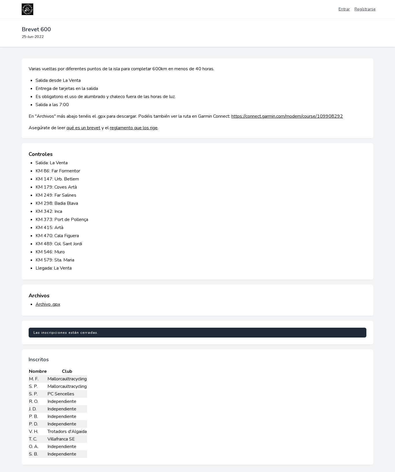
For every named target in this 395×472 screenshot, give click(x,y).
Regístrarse (365, 9)
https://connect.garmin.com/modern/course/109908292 (287, 116)
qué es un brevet (83, 128)
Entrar (344, 9)
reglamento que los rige (134, 128)
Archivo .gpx (48, 304)
